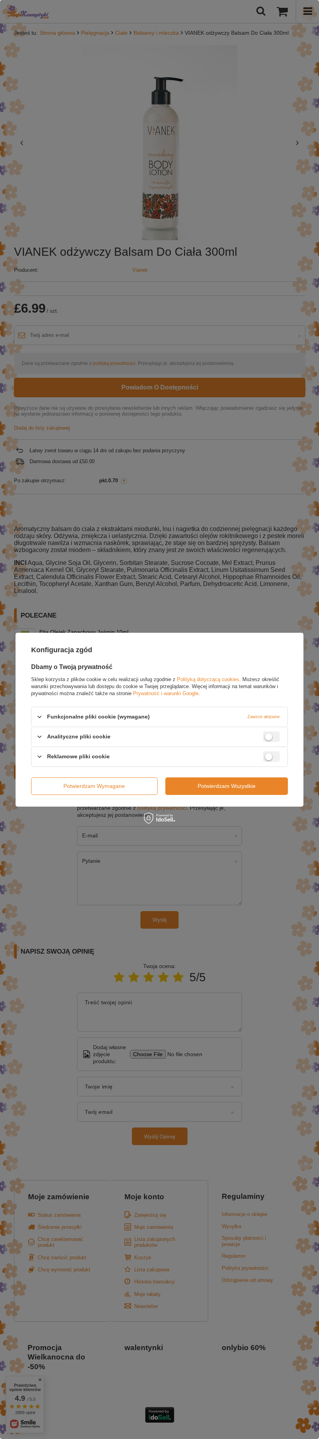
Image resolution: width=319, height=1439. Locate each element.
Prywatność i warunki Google (165, 693)
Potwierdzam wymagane (94, 786)
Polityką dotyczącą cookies (208, 679)
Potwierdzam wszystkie (227, 786)
